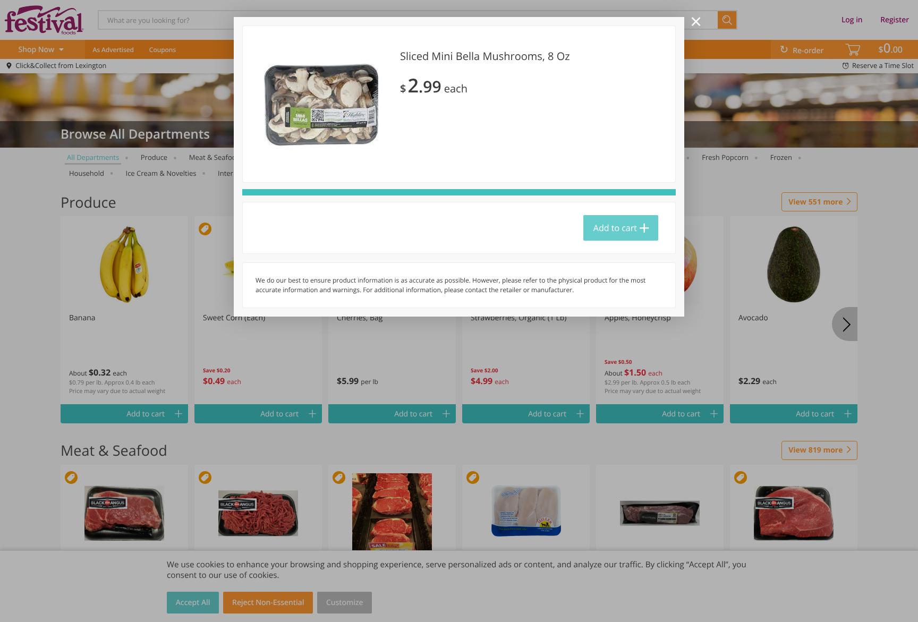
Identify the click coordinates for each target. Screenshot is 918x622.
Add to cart (615, 228)
